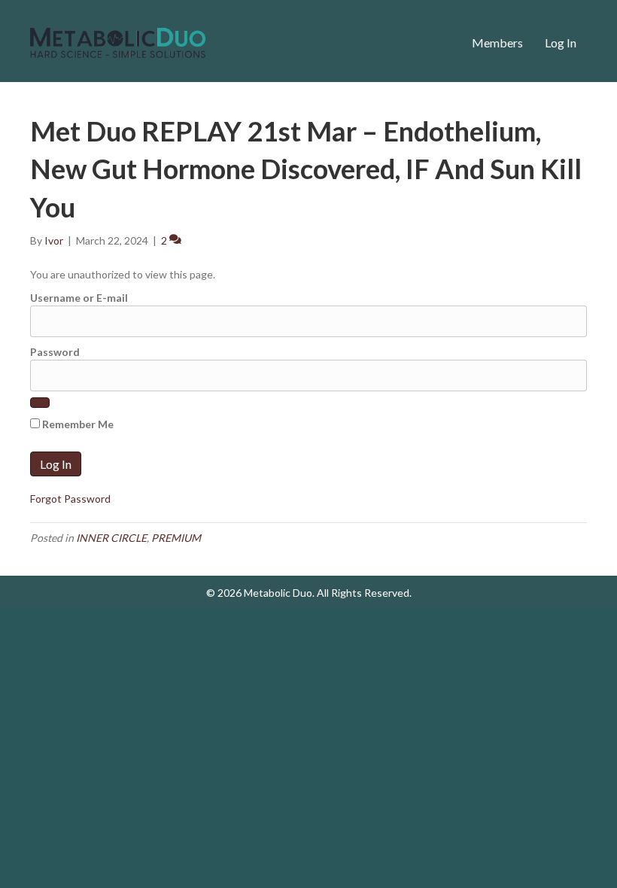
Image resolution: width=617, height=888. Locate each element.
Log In (560, 42)
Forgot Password (70, 498)
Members (497, 42)
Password (55, 351)
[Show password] (40, 402)
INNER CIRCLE (111, 537)
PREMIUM (176, 537)
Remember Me (77, 424)
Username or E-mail (79, 297)
